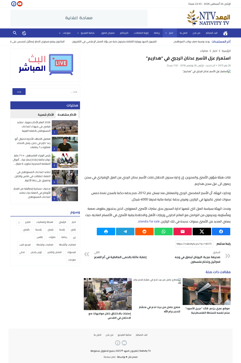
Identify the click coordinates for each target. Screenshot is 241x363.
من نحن (196, 33)
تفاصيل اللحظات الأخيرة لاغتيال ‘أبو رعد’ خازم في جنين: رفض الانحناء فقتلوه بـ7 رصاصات (32, 143)
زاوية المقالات (141, 33)
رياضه (64, 237)
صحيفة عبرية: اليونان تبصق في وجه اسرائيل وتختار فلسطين (197, 257)
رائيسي (26, 229)
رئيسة (62, 229)
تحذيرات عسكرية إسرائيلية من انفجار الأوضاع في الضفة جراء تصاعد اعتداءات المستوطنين (32, 192)
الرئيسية (225, 32)
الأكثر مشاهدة (67, 114)
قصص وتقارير (54, 252)
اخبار (171, 33)
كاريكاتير (124, 33)
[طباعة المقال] (106, 231)
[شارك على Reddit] (144, 231)
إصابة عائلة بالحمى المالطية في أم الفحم (120, 255)
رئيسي (50, 229)
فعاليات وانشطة (44, 244)
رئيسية (38, 229)
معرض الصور (108, 33)
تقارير (28, 222)
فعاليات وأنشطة (67, 244)
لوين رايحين (36, 252)
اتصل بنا (183, 33)
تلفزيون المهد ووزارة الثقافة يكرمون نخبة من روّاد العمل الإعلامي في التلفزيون (122, 41)
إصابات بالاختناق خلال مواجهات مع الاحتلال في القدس (109, 315)
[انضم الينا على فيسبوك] (13, 3)
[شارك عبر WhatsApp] (163, 231)
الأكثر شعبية (46, 114)
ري (74, 237)
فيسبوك (71, 252)
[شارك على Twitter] (202, 231)
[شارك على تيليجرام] (125, 231)
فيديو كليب (25, 244)
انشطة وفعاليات (44, 222)
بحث (14, 32)
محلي (22, 252)
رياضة (157, 33)
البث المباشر (211, 33)
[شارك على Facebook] (221, 231)
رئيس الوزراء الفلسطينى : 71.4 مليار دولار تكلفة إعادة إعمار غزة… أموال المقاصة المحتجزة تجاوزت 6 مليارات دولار (31, 161)
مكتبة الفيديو (88, 33)
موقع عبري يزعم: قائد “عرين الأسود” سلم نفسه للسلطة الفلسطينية (207, 310)
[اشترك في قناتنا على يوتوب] (19, 3)
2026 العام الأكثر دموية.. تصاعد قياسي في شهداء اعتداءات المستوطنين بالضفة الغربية (33, 126)
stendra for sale (149, 221)
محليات (204, 50)
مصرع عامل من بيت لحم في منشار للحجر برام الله (159, 309)
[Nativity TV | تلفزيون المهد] (189, 18)
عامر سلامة (110, 357)
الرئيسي (62, 222)
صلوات (52, 237)
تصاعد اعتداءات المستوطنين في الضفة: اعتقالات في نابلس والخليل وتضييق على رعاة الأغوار (32, 176)
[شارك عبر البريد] (182, 231)
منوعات (67, 33)
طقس (40, 237)
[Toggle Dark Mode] (24, 32)
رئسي (73, 229)
